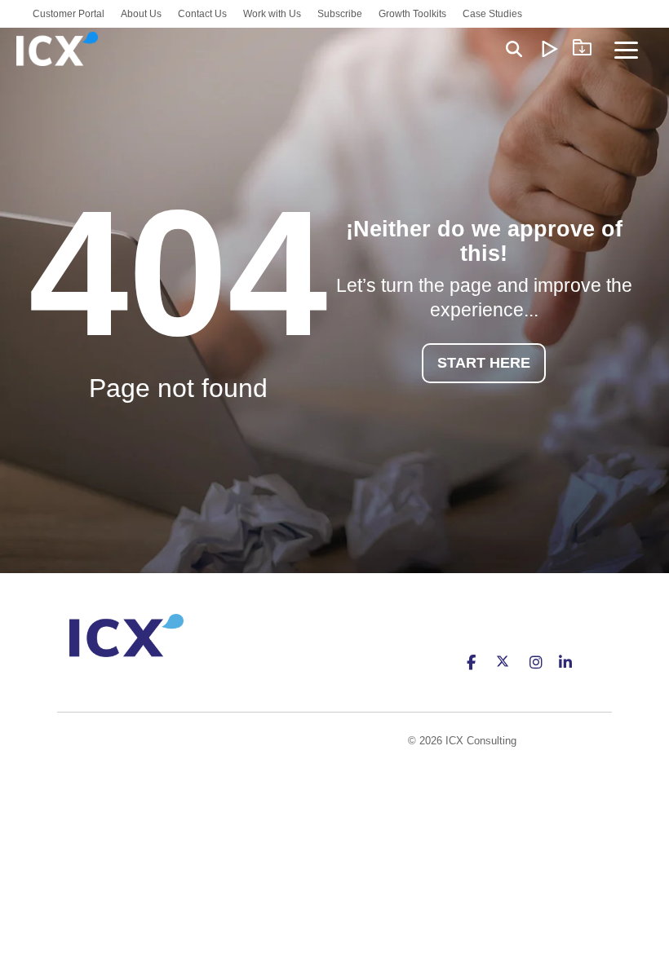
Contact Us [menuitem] (202, 14)
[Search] (514, 48)
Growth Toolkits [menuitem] (412, 14)
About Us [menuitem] (141, 14)
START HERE (483, 363)
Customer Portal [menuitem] (68, 14)
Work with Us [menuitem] (272, 14)
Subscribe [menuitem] (339, 14)
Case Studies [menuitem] (492, 14)
